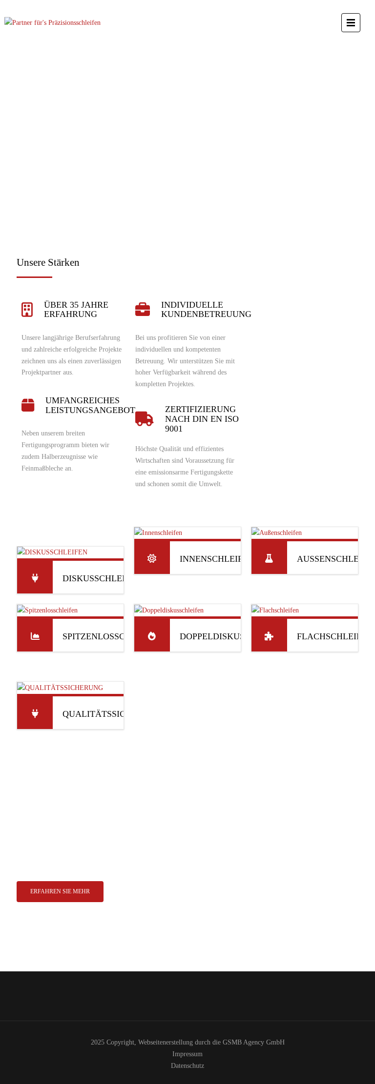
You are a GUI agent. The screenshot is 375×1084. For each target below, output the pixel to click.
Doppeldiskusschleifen (236, 636)
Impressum (187, 1054)
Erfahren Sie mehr (60, 891)
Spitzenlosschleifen (112, 636)
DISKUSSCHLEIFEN (102, 578)
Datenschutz (187, 1065)
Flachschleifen (335, 636)
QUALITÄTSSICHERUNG (112, 714)
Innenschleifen (217, 558)
